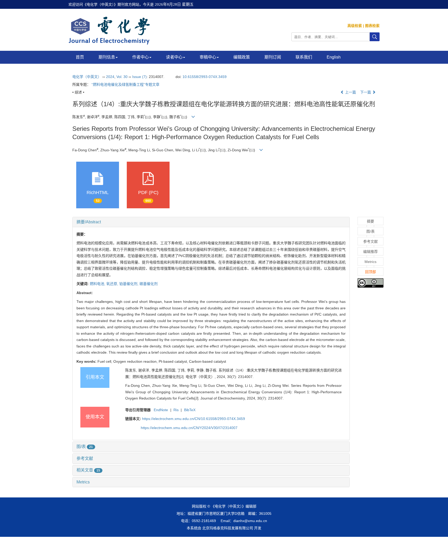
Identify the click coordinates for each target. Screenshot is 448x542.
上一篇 (350, 92)
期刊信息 (107, 57)
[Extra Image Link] (370, 283)
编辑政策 (241, 57)
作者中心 (140, 57)
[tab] (211, 222)
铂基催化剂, (129, 284)
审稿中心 (208, 57)
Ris (176, 410)
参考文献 (84, 458)
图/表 (84, 446)
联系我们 (304, 57)
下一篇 (366, 92)
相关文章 (88, 470)
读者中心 (174, 57)
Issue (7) (139, 77)
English (334, 57)
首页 (80, 57)
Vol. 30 (122, 77)
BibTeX (189, 410)
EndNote (161, 410)
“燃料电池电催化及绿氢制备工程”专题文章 (125, 84)
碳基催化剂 (148, 284)
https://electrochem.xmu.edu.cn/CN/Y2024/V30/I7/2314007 (189, 428)
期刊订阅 (272, 57)
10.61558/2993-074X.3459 (205, 77)
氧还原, (112, 284)
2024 (110, 77)
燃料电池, (98, 284)
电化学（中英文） (86, 77)
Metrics (83, 482)
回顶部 (370, 272)
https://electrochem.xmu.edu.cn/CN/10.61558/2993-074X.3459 (193, 419)
